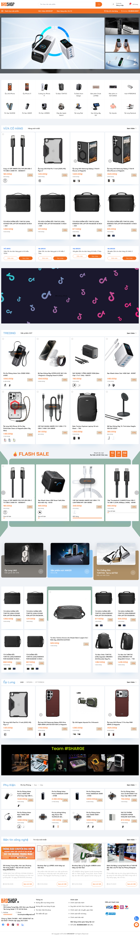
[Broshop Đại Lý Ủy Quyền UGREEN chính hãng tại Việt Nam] (87, 853)
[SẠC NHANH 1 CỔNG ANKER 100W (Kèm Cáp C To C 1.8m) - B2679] (87, 354)
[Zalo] (23, 925)
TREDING (9, 333)
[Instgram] (18, 925)
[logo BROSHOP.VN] (18, 901)
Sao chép (26, 258)
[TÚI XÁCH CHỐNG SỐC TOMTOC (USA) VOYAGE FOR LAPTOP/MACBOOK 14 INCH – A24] (53, 202)
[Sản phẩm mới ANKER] (70, 554)
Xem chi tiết (27, 884)
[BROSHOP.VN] (8, 4)
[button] (3, 492)
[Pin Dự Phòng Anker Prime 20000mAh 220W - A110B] (43, 796)
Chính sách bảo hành (77, 903)
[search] (99, 4)
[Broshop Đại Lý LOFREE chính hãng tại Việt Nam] (53, 853)
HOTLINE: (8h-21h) (81, 925)
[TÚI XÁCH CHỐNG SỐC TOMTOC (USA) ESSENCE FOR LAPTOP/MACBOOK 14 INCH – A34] (122, 202)
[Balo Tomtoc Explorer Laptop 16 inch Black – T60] (87, 407)
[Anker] (52, 43)
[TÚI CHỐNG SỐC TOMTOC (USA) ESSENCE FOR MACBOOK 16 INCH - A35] (12, 641)
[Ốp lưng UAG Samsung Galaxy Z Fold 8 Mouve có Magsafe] (87, 149)
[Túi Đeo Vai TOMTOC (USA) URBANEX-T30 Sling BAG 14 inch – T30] (127, 641)
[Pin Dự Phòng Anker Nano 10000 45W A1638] (8, 817)
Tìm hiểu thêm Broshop (43, 910)
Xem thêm (131, 128)
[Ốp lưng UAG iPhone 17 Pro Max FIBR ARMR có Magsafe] (122, 703)
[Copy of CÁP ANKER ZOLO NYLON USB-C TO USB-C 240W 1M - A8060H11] (18, 149)
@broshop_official (61, 296)
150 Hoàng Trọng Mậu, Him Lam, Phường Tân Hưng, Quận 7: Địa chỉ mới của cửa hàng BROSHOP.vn (17, 868)
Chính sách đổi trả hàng (78, 914)
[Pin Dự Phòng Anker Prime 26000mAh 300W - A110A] (78, 796)
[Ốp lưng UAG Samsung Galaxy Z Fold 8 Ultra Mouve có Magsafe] (122, 149)
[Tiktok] (13, 925)
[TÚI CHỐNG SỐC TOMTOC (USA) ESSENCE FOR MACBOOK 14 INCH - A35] (35, 641)
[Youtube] (8, 925)
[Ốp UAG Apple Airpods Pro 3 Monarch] (87, 703)
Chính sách (74, 900)
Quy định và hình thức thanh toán (81, 906)
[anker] (122, 61)
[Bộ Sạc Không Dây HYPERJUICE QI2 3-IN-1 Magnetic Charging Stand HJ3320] (53, 354)
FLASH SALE (34, 454)
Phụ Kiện (9, 785)
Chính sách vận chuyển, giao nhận (81, 910)
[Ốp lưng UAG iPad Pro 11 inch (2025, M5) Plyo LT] (53, 149)
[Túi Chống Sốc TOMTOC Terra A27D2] (116, 554)
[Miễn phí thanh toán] (122, 907)
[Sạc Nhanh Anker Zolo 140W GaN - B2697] (122, 354)
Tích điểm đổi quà (41, 914)
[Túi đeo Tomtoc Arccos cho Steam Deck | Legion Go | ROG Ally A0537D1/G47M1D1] (69, 611)
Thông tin (39, 900)
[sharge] (122, 26)
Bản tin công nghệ (15, 839)
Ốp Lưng (9, 682)
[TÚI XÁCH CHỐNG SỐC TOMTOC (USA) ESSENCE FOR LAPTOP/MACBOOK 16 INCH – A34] (87, 202)
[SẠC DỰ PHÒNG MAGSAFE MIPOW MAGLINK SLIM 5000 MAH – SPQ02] (112, 817)
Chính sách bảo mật (77, 917)
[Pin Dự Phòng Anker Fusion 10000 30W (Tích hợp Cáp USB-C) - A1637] (8, 796)
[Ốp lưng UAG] (24, 554)
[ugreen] (122, 43)
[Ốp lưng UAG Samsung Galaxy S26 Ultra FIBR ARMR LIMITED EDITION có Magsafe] (53, 703)
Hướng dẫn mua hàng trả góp (45, 906)
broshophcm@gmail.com (26, 914)
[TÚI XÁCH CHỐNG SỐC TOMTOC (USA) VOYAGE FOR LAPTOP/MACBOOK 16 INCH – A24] (18, 202)
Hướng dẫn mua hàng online (45, 903)
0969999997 (7, 914)
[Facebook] (3, 925)
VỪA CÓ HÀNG (13, 128)
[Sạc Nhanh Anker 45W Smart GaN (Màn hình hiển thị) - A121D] (52, 481)
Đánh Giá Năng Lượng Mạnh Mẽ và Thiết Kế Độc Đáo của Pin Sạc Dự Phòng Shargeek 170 (122, 868)
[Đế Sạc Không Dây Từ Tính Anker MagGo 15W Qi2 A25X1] (122, 407)
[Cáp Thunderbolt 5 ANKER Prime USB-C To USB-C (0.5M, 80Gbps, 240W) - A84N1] (122, 481)
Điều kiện (10, 258)
